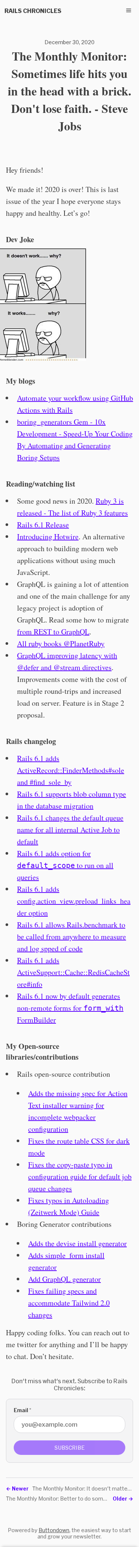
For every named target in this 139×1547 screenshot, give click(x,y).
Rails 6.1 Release (43, 525)
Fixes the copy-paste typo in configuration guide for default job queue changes (80, 1176)
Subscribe (69, 1447)
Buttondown (54, 1530)
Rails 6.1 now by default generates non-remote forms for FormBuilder (70, 1008)
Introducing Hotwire (48, 537)
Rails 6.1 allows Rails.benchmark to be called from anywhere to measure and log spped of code (71, 936)
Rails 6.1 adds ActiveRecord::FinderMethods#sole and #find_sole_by (70, 770)
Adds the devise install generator (77, 1243)
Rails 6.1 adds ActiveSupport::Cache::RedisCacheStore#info (73, 972)
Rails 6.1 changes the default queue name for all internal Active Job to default (70, 829)
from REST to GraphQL (53, 632)
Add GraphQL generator (64, 1279)
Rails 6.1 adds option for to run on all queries (65, 865)
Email (22, 1410)
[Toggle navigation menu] (129, 10)
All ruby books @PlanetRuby (61, 643)
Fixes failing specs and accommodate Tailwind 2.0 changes (69, 1303)
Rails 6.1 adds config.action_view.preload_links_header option (73, 901)
